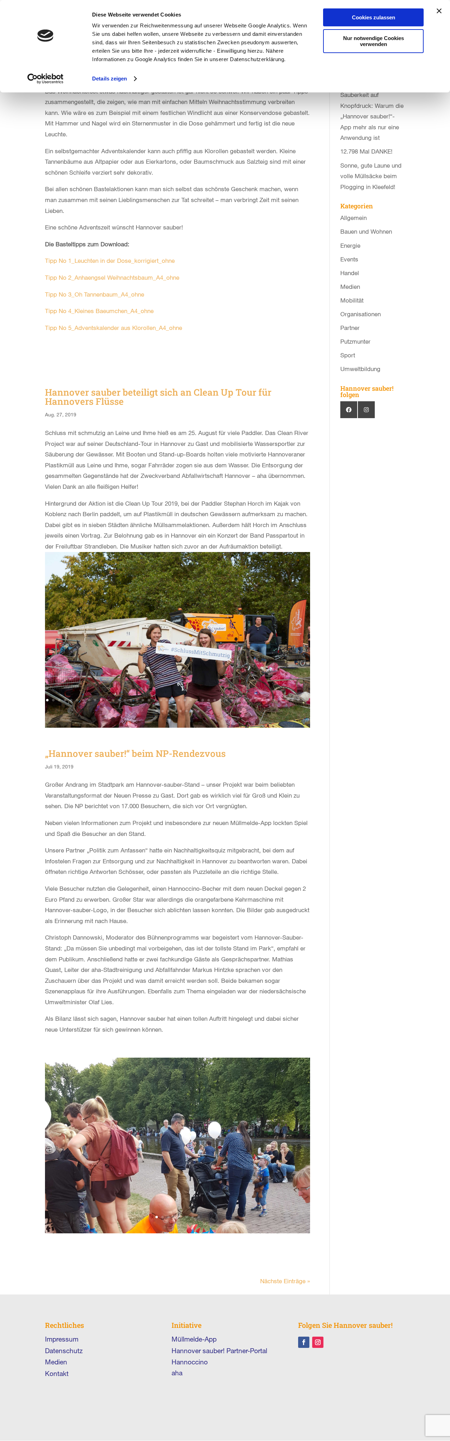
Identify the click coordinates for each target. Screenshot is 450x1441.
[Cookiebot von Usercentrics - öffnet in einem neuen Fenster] (45, 78)
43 (298, 700)
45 (156, 711)
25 (190, 700)
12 (113, 700)
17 (143, 700)
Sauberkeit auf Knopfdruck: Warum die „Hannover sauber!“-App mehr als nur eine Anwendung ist (372, 116)
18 (149, 700)
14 (125, 700)
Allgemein (353, 217)
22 (173, 700)
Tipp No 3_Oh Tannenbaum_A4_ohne (94, 294)
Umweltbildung (360, 368)
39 (274, 700)
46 (162, 711)
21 (167, 700)
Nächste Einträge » (285, 1281)
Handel (349, 273)
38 (268, 700)
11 (107, 700)
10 (101, 700)
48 (174, 711)
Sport (347, 355)
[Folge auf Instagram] (317, 1342)
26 (196, 700)
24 (185, 700)
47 (168, 711)
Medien (350, 286)
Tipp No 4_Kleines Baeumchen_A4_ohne (99, 310)
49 (180, 711)
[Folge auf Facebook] (303, 1342)
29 (214, 700)
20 (161, 700)
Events (349, 259)
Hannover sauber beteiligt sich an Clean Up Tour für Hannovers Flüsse (158, 396)
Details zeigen (109, 79)
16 (137, 700)
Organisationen (360, 314)
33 (238, 700)
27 (202, 700)
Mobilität (352, 300)
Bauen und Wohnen (366, 231)
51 (192, 711)
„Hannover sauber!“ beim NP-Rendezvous (135, 753)
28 (208, 700)
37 (262, 700)
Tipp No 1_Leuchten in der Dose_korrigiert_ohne (110, 260)
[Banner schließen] (439, 10)
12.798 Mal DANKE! (366, 151)
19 (155, 700)
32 (232, 700)
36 (256, 700)
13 (119, 700)
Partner (350, 327)
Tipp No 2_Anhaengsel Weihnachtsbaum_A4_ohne (112, 277)
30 (220, 700)
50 (186, 711)
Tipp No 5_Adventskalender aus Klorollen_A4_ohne (113, 327)
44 (304, 700)
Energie (350, 245)
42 (292, 700)
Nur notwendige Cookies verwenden (373, 41)
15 (131, 700)
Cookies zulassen (373, 17)
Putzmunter (355, 341)
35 (250, 700)
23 (179, 700)
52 (198, 711)
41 (286, 700)
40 (280, 700)
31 (226, 700)
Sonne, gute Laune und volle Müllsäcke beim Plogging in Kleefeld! (370, 176)
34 (244, 700)
